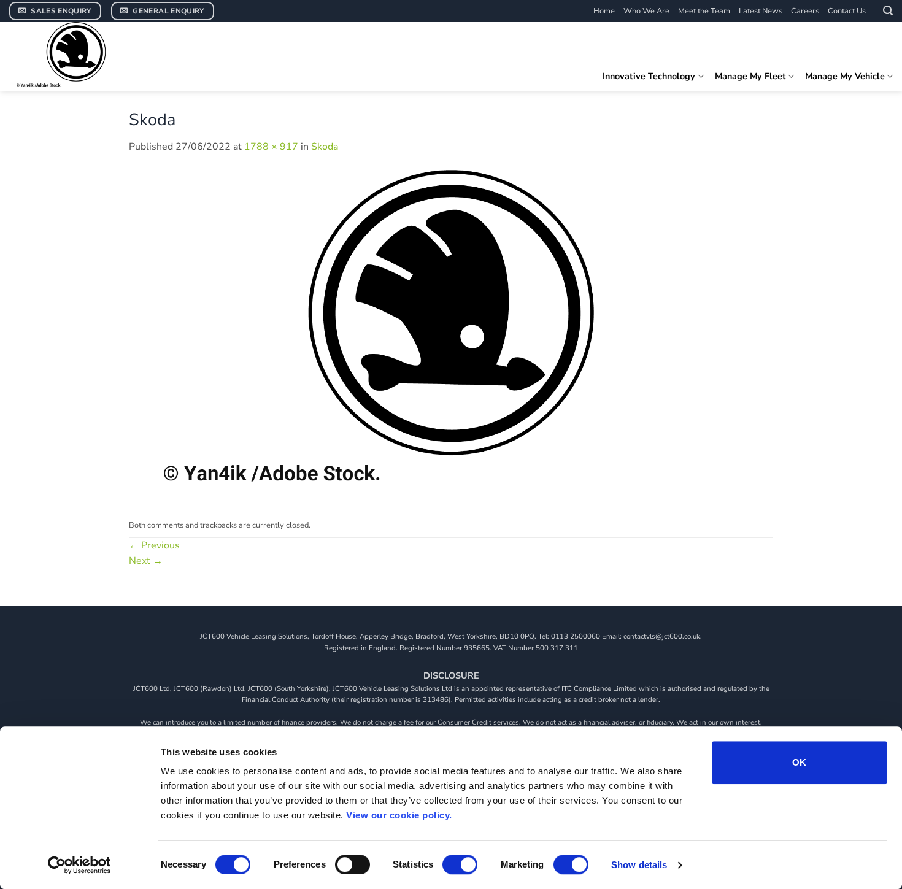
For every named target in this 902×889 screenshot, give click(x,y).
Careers (805, 11)
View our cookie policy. (399, 815)
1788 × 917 (271, 146)
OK (799, 762)
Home (604, 11)
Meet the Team (704, 11)
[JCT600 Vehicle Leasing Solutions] (101, 56)
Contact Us (847, 11)
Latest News (760, 11)
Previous (154, 545)
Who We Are (646, 11)
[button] (888, 11)
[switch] (352, 864)
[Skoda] (451, 334)
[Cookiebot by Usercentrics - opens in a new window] (79, 865)
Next (146, 561)
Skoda (324, 146)
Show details (639, 865)
